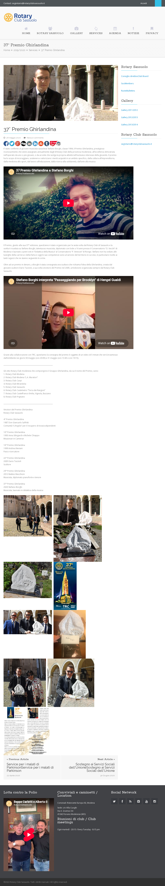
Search (158, 3)
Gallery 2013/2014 (129, 124)
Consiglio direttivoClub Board (134, 76)
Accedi (144, 3)
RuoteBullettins (128, 90)
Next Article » (106, 759)
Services (33, 50)
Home (7, 50)
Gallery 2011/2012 (129, 110)
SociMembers (127, 83)
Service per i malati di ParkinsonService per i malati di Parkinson (30, 767)
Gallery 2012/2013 (129, 117)
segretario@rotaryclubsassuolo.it (136, 144)
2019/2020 (19, 50)
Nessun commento (35, 138)
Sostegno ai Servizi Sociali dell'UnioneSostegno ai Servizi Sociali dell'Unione (92, 767)
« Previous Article (18, 759)
